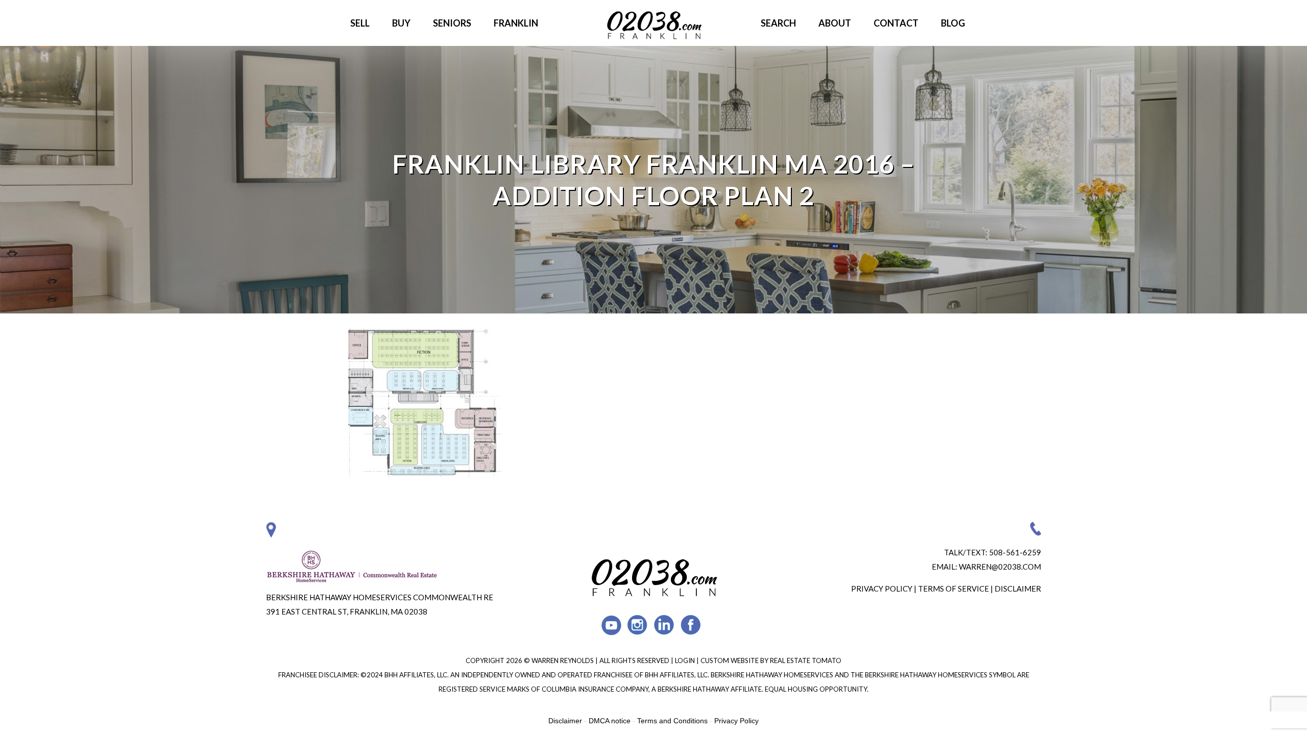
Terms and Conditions (672, 721)
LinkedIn (664, 625)
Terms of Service (953, 588)
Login (685, 660)
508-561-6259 (1015, 552)
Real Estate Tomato (805, 660)
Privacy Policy (881, 588)
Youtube (611, 625)
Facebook (691, 625)
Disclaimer (1018, 588)
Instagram (637, 625)
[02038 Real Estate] (653, 23)
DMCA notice (610, 721)
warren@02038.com (1000, 566)
